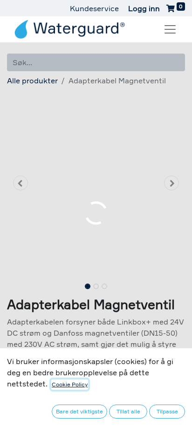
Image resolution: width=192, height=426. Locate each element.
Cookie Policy (70, 384)
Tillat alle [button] (128, 411)
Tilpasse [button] (167, 411)
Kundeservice (94, 8)
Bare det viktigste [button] (79, 411)
